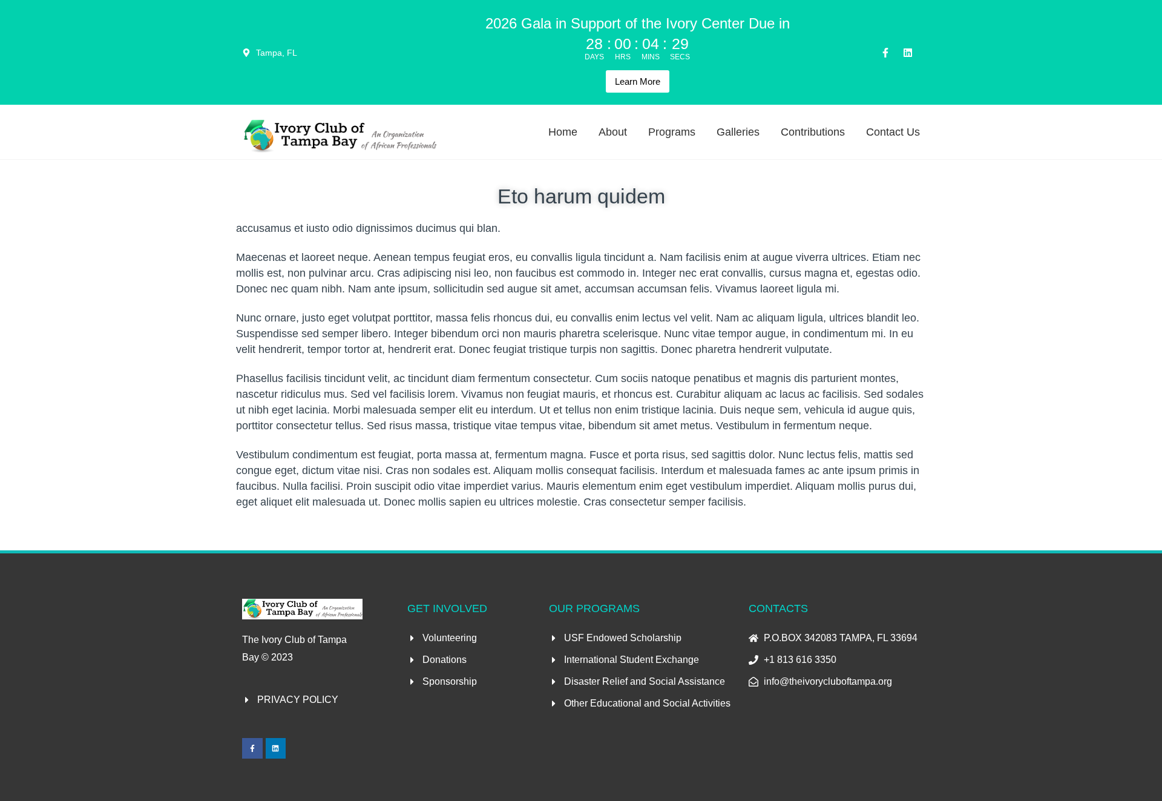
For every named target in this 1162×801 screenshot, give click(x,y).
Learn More (637, 81)
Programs (671, 132)
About (613, 132)
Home (562, 132)
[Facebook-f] (885, 52)
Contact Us (893, 132)
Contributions (813, 132)
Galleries (738, 132)
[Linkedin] (907, 52)
